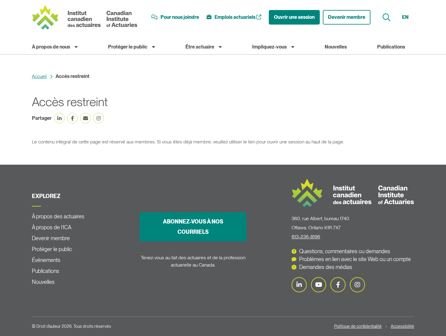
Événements (46, 260)
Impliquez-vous (269, 47)
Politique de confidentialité (358, 326)
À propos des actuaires (58, 216)
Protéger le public (127, 47)
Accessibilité (402, 326)
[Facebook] (338, 284)
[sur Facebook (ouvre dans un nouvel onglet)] (72, 118)
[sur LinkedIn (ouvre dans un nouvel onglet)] (59, 118)
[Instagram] (357, 284)
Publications (391, 47)
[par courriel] (85, 118)
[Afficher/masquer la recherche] (387, 17)
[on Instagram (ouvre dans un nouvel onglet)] (98, 118)
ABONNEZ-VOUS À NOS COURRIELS (193, 226)
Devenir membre (346, 17)
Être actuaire (199, 47)
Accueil (39, 76)
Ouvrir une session (294, 17)
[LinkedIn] (299, 284)
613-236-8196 (306, 237)
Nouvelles (336, 47)
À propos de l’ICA (51, 227)
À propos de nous (51, 47)
